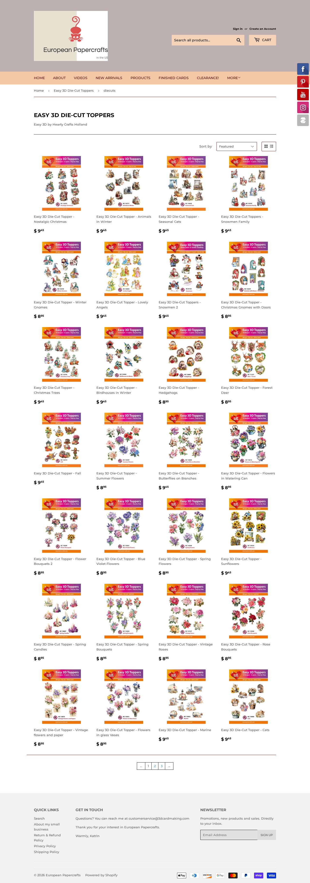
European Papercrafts (63, 875)
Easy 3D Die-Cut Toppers (74, 90)
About (59, 78)
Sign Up (267, 835)
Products (140, 78)
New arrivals (109, 78)
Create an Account (262, 28)
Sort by (205, 146)
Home (39, 78)
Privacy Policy (45, 846)
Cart (266, 40)
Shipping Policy (46, 852)
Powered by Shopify (101, 875)
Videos (80, 78)
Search (39, 818)
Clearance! (208, 78)
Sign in (238, 28)
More (232, 78)
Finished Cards (174, 78)
